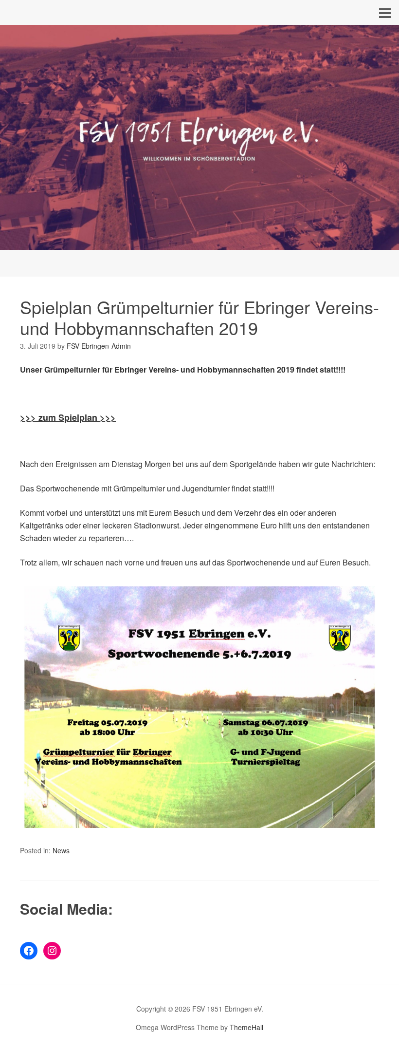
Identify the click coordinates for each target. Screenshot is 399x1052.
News (61, 850)
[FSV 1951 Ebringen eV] (199, 241)
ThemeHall (246, 1027)
